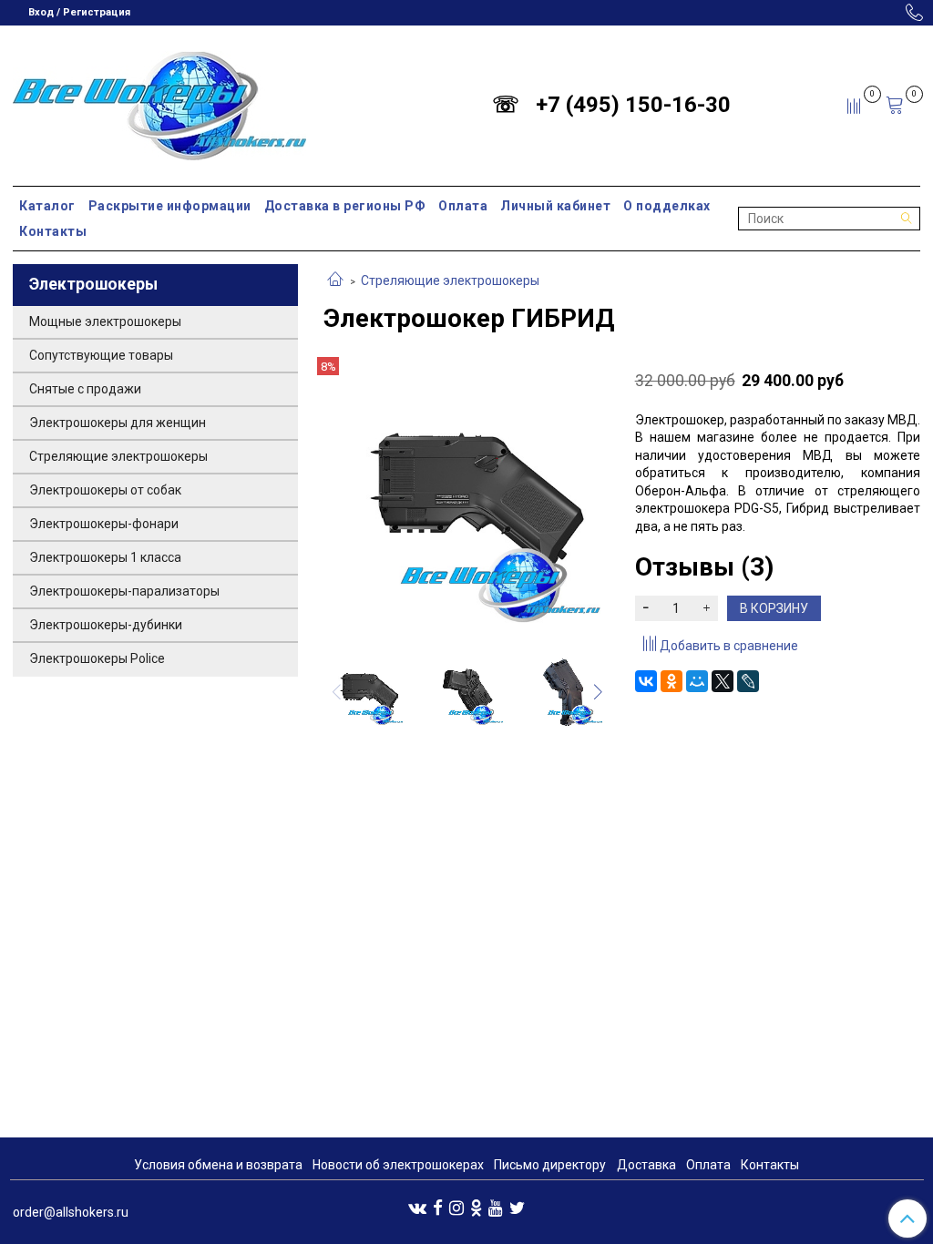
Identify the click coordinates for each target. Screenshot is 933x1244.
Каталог (47, 206)
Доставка (646, 1164)
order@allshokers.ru (70, 1212)
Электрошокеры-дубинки (105, 624)
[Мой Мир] (697, 681)
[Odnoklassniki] (476, 1206)
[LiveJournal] (748, 681)
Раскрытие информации (169, 206)
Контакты (53, 231)
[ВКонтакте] (646, 681)
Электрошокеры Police (97, 658)
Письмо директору (550, 1164)
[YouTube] (495, 1206)
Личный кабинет (555, 206)
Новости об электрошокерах (398, 1164)
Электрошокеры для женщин (117, 422)
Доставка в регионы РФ (345, 206)
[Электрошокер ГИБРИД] (466, 498)
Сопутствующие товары (101, 355)
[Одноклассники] (671, 681)
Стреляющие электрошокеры (450, 280)
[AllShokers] (159, 101)
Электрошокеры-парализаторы (124, 591)
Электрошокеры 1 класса (105, 557)
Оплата (462, 206)
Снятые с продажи (85, 389)
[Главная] (335, 280)
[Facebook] (438, 1206)
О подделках (667, 206)
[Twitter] (517, 1206)
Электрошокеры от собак (105, 490)
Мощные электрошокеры (105, 321)
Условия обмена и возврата (218, 1164)
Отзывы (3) (704, 567)
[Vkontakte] (417, 1206)
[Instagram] (456, 1206)
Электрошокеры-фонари (104, 523)
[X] (722, 681)
